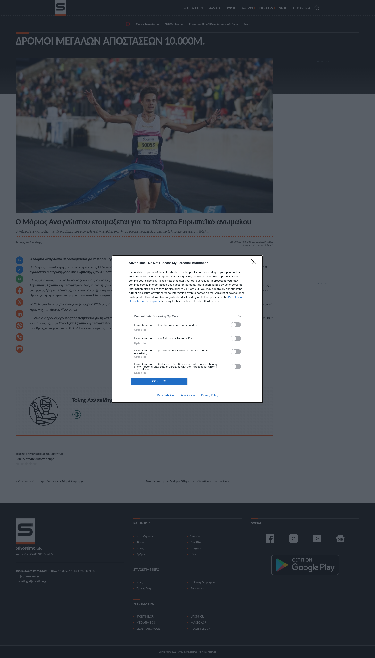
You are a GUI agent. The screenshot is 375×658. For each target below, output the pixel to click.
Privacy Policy (209, 395)
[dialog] (187, 329)
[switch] (236, 324)
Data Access (187, 395)
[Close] (255, 263)
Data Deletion (165, 395)
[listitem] (187, 316)
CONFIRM (159, 381)
